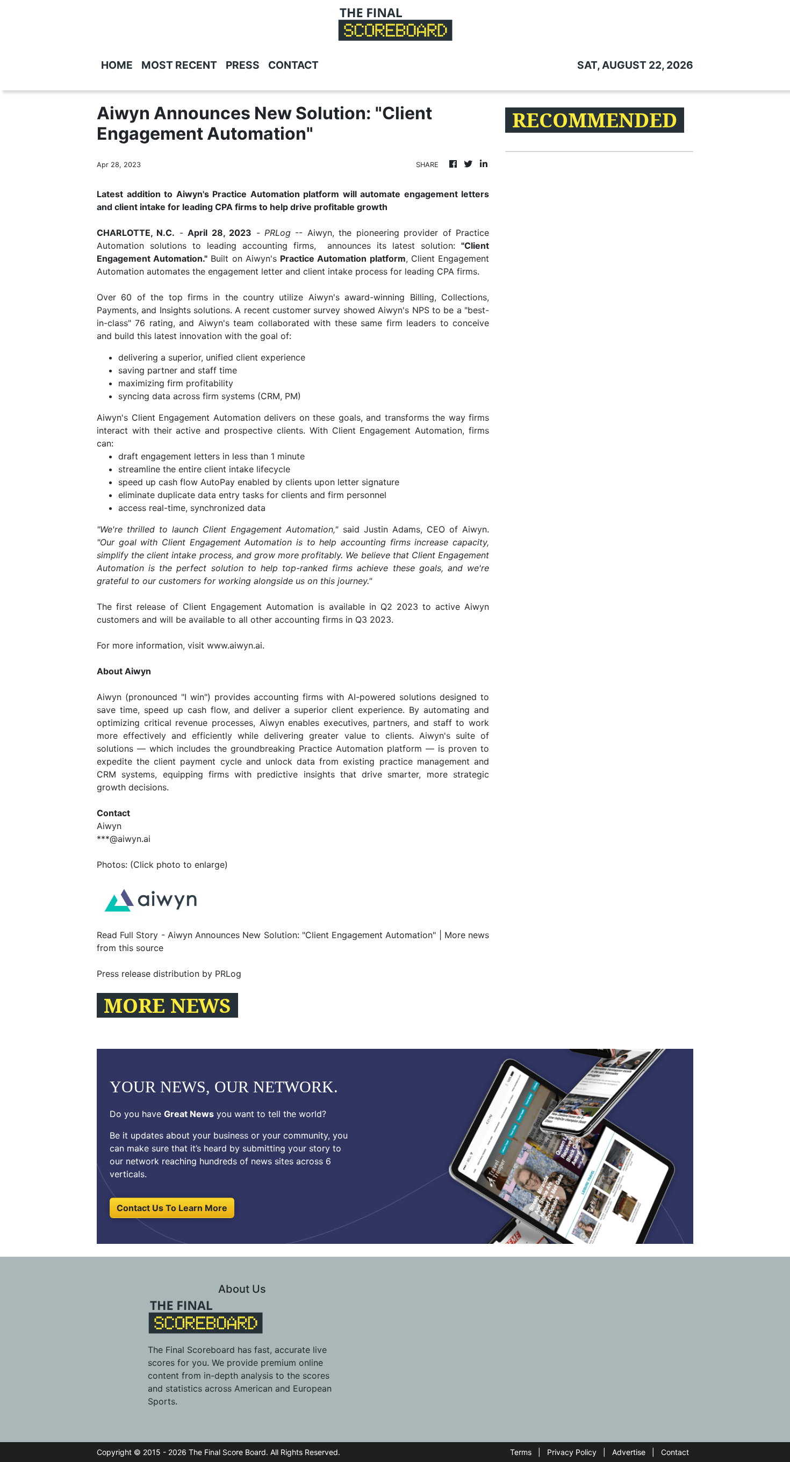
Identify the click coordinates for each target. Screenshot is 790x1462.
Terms (521, 1452)
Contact (675, 1452)
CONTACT (293, 65)
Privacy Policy (572, 1452)
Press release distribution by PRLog (169, 973)
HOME (117, 65)
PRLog (277, 232)
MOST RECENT (179, 65)
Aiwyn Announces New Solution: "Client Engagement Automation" (302, 935)
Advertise (628, 1452)
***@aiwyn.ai (123, 838)
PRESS (243, 65)
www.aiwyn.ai (234, 645)
